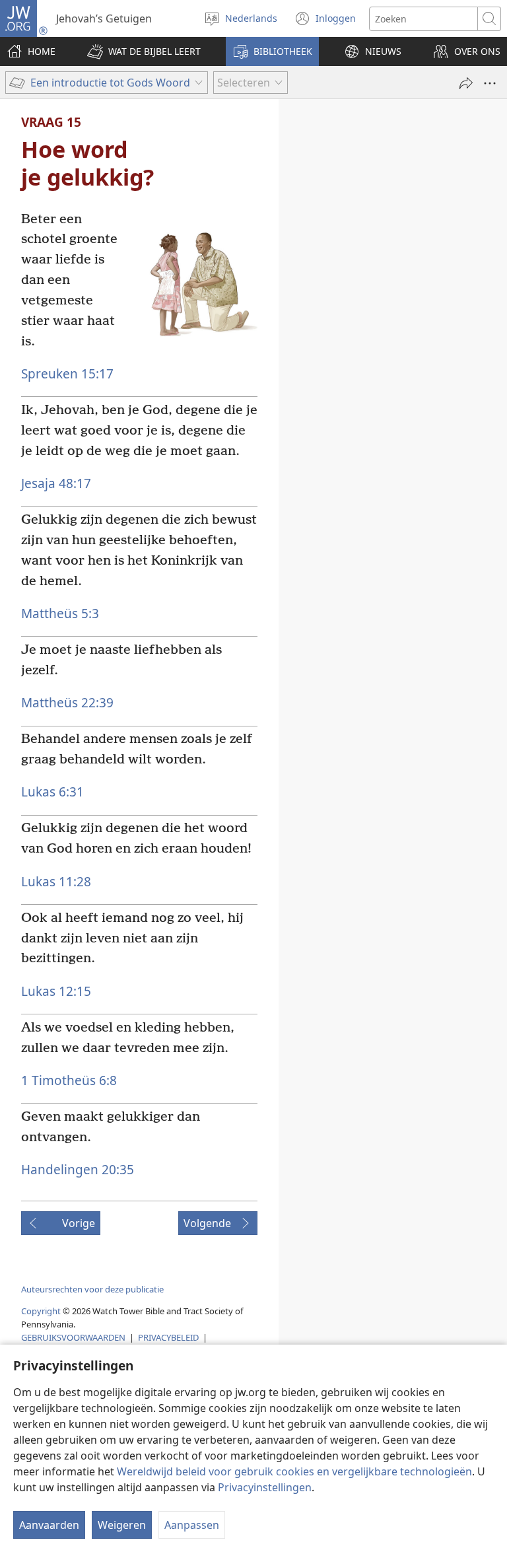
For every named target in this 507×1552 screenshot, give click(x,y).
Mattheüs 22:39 (67, 702)
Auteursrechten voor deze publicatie (92, 1289)
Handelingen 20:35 (77, 1169)
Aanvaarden (49, 1525)
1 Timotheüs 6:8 (69, 1080)
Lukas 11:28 (56, 881)
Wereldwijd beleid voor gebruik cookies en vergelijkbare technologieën (294, 1471)
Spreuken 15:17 (67, 373)
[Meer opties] (490, 83)
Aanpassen (191, 1525)
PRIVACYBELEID (168, 1337)
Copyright (41, 1311)
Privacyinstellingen (265, 1487)
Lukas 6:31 (52, 791)
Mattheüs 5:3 (60, 613)
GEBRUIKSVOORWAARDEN (73, 1337)
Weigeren (122, 1525)
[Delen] (466, 83)
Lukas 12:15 (56, 991)
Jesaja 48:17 (56, 483)
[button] (144, 51)
